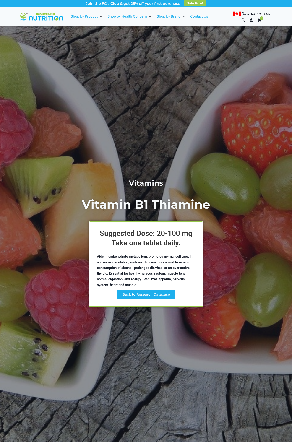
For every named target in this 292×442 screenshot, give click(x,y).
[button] (86, 17)
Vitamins (146, 183)
